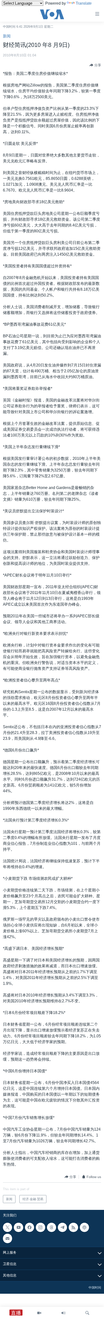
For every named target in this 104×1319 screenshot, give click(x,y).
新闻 (7, 36)
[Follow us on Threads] (51, 1227)
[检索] (87, 1313)
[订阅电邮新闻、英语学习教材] (7, 1238)
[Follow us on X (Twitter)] (7, 1227)
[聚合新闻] (73, 1227)
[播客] (84, 1227)
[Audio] (63, 1313)
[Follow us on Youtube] (18, 1227)
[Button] (95, 65)
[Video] (39, 1313)
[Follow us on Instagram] (40, 1227)
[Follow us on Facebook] (29, 1227)
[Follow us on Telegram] (62, 1227)
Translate (84, 3)
